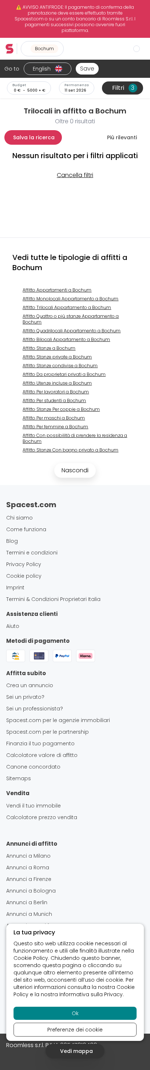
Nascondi (75, 470)
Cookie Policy (30, 958)
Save (87, 68)
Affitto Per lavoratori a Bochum (56, 392)
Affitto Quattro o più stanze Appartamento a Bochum (71, 319)
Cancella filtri (75, 175)
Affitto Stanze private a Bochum (57, 357)
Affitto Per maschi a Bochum (54, 418)
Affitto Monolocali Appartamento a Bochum (70, 299)
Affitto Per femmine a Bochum (55, 427)
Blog (12, 541)
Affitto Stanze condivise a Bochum (60, 365)
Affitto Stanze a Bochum (49, 348)
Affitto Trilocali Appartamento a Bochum (67, 307)
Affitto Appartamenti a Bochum (57, 290)
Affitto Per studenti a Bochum (54, 400)
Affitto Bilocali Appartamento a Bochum (66, 339)
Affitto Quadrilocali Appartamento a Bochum (72, 331)
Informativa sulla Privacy (91, 994)
